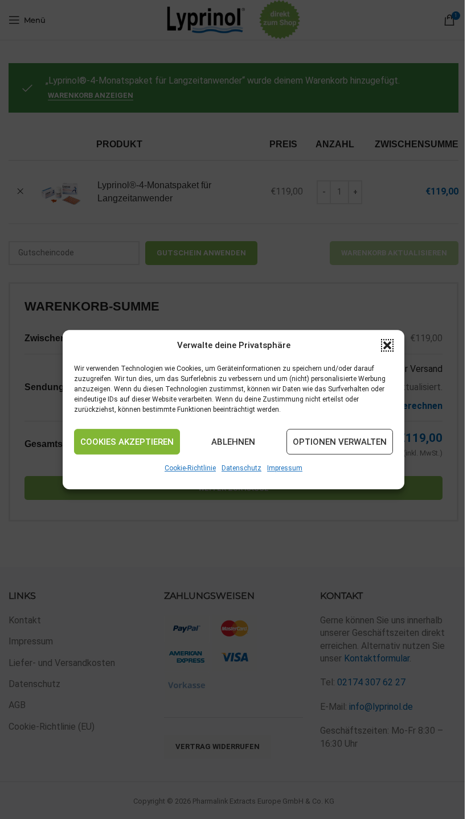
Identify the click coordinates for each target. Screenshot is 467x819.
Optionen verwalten (340, 442)
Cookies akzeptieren (127, 442)
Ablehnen (233, 442)
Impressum (284, 468)
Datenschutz (241, 468)
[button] (387, 345)
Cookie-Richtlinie (190, 468)
